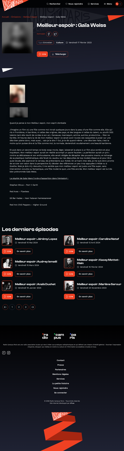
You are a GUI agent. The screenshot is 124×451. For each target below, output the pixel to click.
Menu (109, 4)
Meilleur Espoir (30, 17)
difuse (72, 403)
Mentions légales (60, 374)
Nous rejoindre (75, 4)
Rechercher (55, 4)
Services (95, 4)
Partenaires (60, 369)
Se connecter (60, 392)
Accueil (5, 17)
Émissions (16, 17)
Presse (60, 365)
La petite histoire (60, 383)
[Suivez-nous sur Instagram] (9, 353)
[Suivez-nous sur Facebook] (4, 353)
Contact (60, 360)
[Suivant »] (32, 307)
